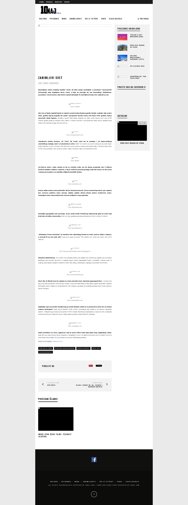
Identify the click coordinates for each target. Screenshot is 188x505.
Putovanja (54, 19)
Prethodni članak (53, 382)
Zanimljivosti (75, 19)
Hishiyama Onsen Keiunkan (64, 348)
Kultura (43, 19)
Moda (64, 19)
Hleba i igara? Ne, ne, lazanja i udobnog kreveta (89, 386)
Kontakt (67, 2)
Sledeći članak (97, 382)
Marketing (58, 2)
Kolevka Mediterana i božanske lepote (137, 57)
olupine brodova (45, 352)
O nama (41, 2)
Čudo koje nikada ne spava (137, 46)
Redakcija (49, 2)
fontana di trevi (45, 348)
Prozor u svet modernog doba (136, 36)
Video (103, 19)
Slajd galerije (115, 19)
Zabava (46, 83)
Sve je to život (91, 19)
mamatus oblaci (83, 348)
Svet (40, 83)
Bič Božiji (51, 385)
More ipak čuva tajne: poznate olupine (55, 435)
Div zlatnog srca (137, 66)
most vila (96, 348)
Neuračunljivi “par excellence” (138, 77)
